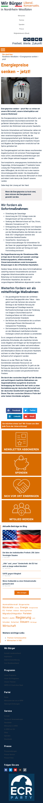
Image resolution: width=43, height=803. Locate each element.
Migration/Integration (12, 613)
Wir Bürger (33, 622)
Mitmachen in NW (14, 640)
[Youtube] (36, 39)
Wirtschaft (9, 625)
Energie (24, 607)
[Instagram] (32, 39)
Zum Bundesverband (11, 663)
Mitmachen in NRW (11, 726)
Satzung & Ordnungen (12, 704)
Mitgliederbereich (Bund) (21, 33)
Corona (17, 607)
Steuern (24, 621)
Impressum (8, 656)
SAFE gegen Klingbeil (12, 574)
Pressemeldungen (10, 751)
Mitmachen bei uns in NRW (13, 700)
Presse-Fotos (9, 758)
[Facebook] (25, 39)
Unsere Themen (10, 682)
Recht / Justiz (9, 618)
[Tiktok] (40, 39)
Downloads (8, 739)
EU (4, 610)
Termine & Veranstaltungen (13, 719)
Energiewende (33, 607)
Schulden (6, 622)
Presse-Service (9, 754)
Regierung (23, 617)
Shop (6, 732)
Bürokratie (8, 607)
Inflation (16, 610)
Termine (21, 20)
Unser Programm (10, 675)
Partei (6, 697)
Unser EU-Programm (11, 678)
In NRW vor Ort (9, 729)
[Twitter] (29, 39)
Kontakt (6, 716)
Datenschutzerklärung (12, 660)
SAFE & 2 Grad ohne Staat (13, 685)
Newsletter (8, 722)
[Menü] (3, 49)
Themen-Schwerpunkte (16, 638)
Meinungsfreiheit (26, 610)
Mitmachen (21, 16)
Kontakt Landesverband (12, 653)
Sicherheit (15, 622)
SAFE (33, 618)
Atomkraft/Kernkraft (10, 605)
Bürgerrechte (24, 605)
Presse (21, 29)
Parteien (27, 613)
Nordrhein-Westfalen (10, 57)
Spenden (21, 24)
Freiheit (9, 611)
